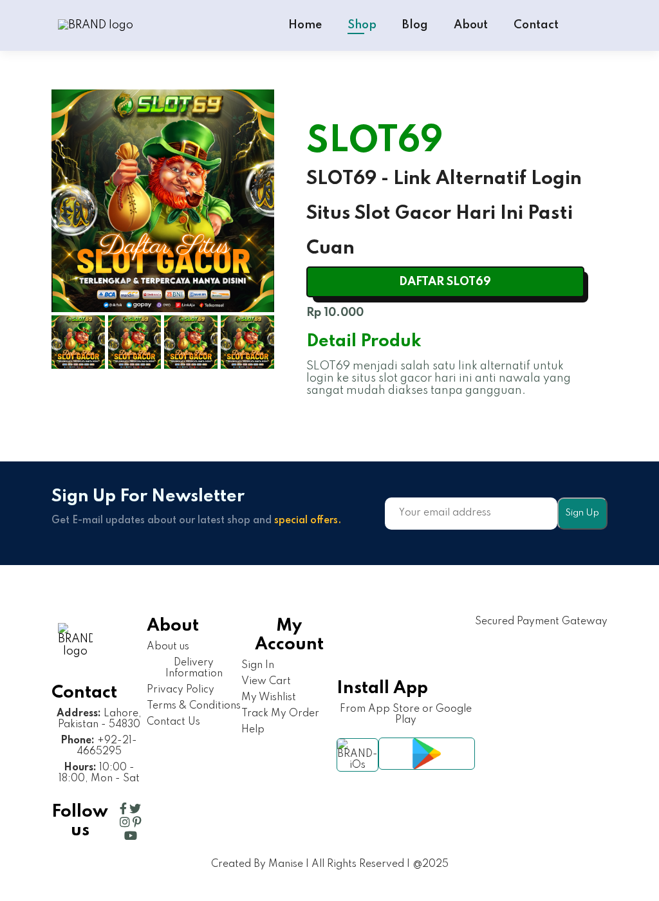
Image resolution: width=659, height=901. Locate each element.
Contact (536, 25)
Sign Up (582, 512)
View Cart (266, 681)
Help (253, 730)
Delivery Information (194, 668)
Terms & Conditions (194, 706)
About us (168, 647)
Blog (415, 25)
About (471, 25)
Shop (362, 25)
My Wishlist (268, 697)
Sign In (257, 665)
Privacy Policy (180, 690)
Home (305, 25)
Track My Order (280, 714)
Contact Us (173, 722)
